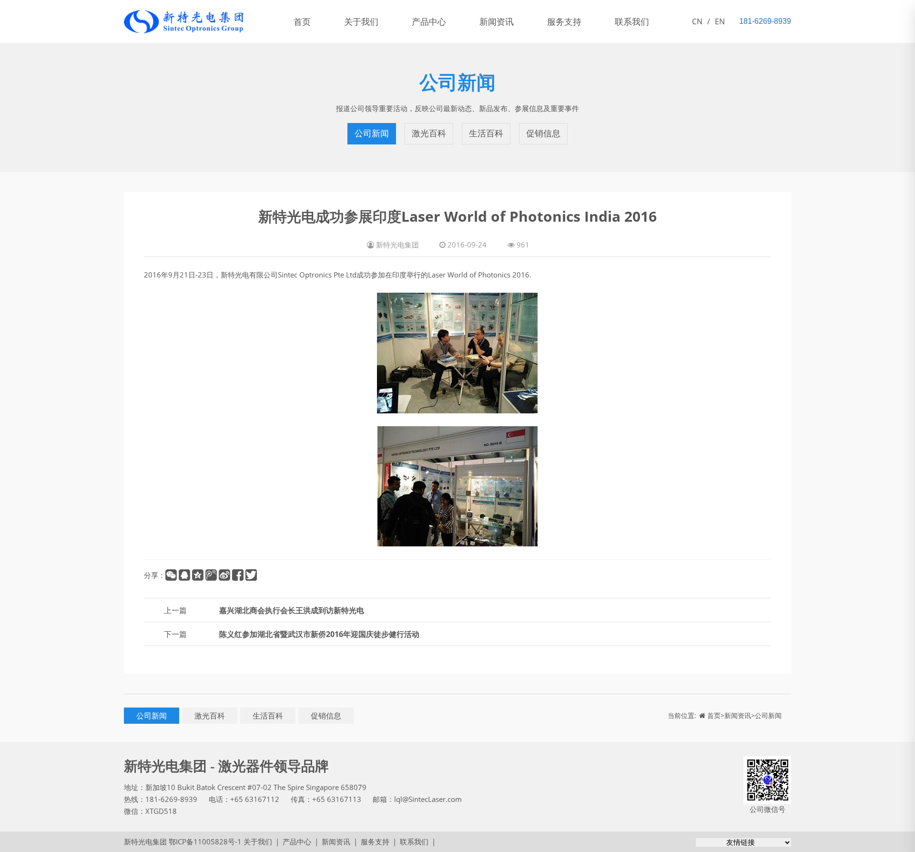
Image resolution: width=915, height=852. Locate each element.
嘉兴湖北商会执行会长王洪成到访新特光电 (291, 610)
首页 (302, 21)
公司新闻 (372, 133)
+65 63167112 (254, 799)
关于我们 (361, 21)
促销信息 (543, 133)
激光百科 (429, 133)
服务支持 (564, 21)
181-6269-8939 (171, 799)
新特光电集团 (145, 841)
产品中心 (429, 21)
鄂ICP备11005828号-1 (205, 841)
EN (720, 21)
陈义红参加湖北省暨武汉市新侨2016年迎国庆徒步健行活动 (319, 634)
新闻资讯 (496, 21)
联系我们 (632, 21)
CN (697, 21)
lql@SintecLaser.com (428, 799)
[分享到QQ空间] (197, 575)
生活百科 (486, 133)
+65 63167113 (336, 799)
